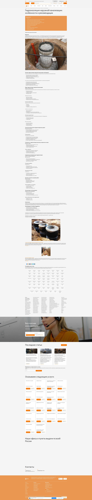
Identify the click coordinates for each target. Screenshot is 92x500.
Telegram (47, 489)
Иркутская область (29, 284)
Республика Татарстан (62, 288)
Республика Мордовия (48, 279)
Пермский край (51, 299)
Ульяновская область (34, 276)
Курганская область (57, 273)
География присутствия (30, 29)
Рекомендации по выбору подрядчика (32, 27)
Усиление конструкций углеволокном (50, 397)
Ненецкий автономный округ (60, 292)
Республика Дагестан (48, 281)
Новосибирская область (62, 273)
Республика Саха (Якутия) (53, 281)
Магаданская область (39, 288)
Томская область (43, 301)
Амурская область (58, 279)
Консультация (28, 388)
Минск (62, 312)
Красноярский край (51, 298)
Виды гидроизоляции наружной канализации (33, 20)
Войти (65, 3)
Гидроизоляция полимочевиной (49, 408)
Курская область (62, 276)
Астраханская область (29, 288)
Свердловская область (39, 281)
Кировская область (27, 311)
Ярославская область (43, 281)
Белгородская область (36, 291)
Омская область (29, 278)
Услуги (35, 482)
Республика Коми (39, 273)
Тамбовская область (48, 288)
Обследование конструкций (36, 487)
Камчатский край (62, 284)
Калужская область (41, 291)
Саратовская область (29, 276)
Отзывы (26, 490)
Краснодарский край (32, 291)
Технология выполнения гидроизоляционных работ (34, 21)
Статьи (26, 491)
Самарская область (62, 271)
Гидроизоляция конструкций (36, 485)
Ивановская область (62, 279)
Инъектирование (60, 386)
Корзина (60, 3)
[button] (43, 364)
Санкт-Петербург (48, 284)
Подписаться (38, 370)
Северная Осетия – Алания (58, 285)
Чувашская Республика (48, 276)
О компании (27, 483)
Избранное (55, 3)
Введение (28, 18)
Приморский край (43, 271)
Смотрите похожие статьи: (30, 28)
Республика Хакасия (39, 271)
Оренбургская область (34, 281)
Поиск (33, 3)
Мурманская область (35, 301)
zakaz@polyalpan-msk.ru (40, 470)
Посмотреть (27, 245)
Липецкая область (34, 284)
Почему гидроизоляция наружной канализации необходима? (35, 19)
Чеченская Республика (43, 273)
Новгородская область (57, 271)
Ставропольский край (48, 273)
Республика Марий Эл (43, 276)
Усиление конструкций (29, 386)
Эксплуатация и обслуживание (31, 25)
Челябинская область (39, 279)
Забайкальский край (57, 281)
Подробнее (27, 363)
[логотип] (27, 6)
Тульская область (43, 302)
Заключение (28, 26)
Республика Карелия (34, 271)
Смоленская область (43, 284)
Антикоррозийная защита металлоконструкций (40, 430)
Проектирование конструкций (36, 490)
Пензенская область (43, 288)
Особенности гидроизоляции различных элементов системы (35, 22)
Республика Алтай (34, 273)
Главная (26, 482)
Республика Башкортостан (39, 276)
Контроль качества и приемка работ (32, 24)
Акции (26, 489)
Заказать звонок (49, 491)
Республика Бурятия (43, 279)
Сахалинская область (34, 279)
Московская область (46, 291)
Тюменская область (29, 273)
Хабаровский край (53, 276)
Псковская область (51, 291)
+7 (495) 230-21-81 (61, 1)
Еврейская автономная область (53, 288)
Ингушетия (62, 297)
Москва (26, 297)
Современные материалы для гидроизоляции (33, 23)
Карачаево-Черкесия (64, 299)
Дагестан (50, 312)
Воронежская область (57, 276)
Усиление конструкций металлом (61, 408)
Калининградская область (34, 288)
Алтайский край (53, 278)
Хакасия (62, 300)
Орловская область (39, 284)
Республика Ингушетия (53, 284)
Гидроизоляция (38, 386)
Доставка (26, 488)
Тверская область (55, 291)
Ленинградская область (29, 281)
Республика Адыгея (29, 271)
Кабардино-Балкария (57, 288)
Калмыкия (62, 301)
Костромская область (53, 271)
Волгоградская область (48, 271)
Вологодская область (53, 273)
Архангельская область (62, 281)
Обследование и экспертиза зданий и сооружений (51, 386)
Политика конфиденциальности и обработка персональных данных (34, 496)
